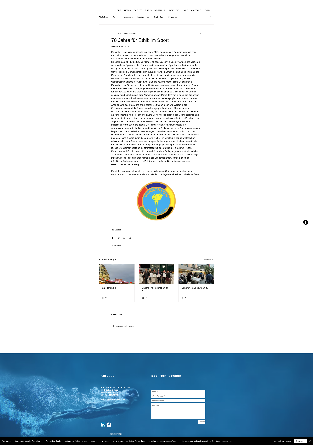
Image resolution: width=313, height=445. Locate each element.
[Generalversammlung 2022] (196, 274)
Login (120, 434)
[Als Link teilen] (130, 238)
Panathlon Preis (143, 17)
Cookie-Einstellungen (282, 441)
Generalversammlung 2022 (194, 288)
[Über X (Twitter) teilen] (118, 238)
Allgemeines (172, 17)
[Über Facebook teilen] (112, 238)
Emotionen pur (109, 288)
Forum (115, 17)
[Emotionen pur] (116, 274)
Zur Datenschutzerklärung (222, 441)
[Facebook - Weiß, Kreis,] (108, 424)
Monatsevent (128, 17)
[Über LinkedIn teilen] (124, 238)
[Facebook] (305, 222)
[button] (211, 17)
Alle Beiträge (103, 17)
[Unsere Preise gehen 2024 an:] (156, 274)
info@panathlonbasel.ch (113, 400)
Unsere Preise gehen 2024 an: (155, 289)
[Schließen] (310, 441)
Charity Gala (158, 17)
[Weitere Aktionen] (200, 33)
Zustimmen (300, 441)
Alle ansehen (209, 259)
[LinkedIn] (103, 424)
